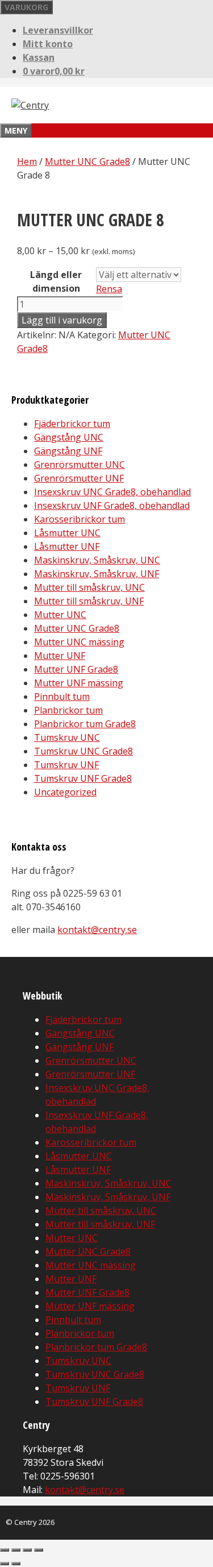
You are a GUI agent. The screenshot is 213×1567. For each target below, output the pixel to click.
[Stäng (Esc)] (38, 1550)
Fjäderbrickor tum (72, 423)
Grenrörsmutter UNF (79, 478)
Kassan (39, 57)
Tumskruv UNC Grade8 (83, 751)
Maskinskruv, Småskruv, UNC (97, 560)
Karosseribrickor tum (79, 519)
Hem (27, 161)
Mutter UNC (60, 614)
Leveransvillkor (58, 30)
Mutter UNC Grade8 (87, 161)
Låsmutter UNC (67, 533)
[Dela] (27, 1550)
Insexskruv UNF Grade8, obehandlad (112, 505)
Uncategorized (65, 792)
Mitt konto (48, 44)
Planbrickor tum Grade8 (85, 724)
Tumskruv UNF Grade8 (83, 778)
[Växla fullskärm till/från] (15, 1550)
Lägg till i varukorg (62, 320)
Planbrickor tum (68, 710)
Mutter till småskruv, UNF (89, 601)
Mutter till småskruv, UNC (89, 587)
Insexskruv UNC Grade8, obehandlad (112, 492)
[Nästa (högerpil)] (15, 1563)
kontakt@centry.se (97, 929)
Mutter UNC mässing (79, 642)
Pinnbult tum (62, 696)
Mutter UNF (59, 655)
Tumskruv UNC (67, 737)
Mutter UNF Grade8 (76, 669)
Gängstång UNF (68, 451)
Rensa (109, 289)
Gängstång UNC (68, 437)
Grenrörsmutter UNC (79, 464)
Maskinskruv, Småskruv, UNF (96, 573)
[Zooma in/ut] (4, 1550)
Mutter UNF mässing (78, 683)
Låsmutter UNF (66, 546)
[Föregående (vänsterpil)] (4, 1563)
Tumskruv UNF (66, 764)
